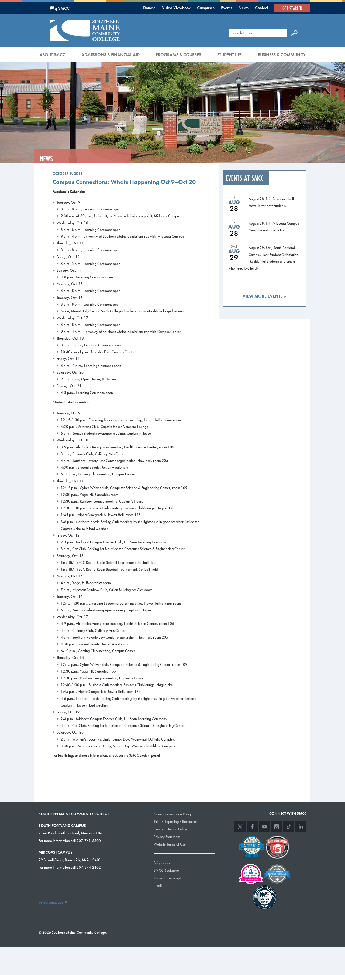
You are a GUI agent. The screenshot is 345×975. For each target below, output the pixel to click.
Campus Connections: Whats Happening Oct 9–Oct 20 (124, 182)
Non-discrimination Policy (173, 814)
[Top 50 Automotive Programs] (251, 846)
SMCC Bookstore (166, 870)
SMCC (60, 8)
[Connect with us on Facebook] (252, 826)
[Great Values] (277, 846)
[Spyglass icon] (294, 33)
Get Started (292, 8)
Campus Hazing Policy (170, 829)
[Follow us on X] (240, 826)
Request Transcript (167, 877)
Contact (261, 8)
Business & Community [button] (282, 54)
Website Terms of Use (170, 844)
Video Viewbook (176, 8)
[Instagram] (276, 826)
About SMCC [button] (52, 54)
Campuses (206, 8)
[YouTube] (264, 826)
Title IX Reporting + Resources (175, 821)
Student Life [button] (229, 54)
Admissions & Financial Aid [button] (110, 54)
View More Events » (264, 296)
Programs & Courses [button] (178, 54)
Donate (149, 8)
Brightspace (162, 862)
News (244, 8)
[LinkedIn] (300, 826)
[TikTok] (288, 826)
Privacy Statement (167, 836)
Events (226, 8)
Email (158, 885)
